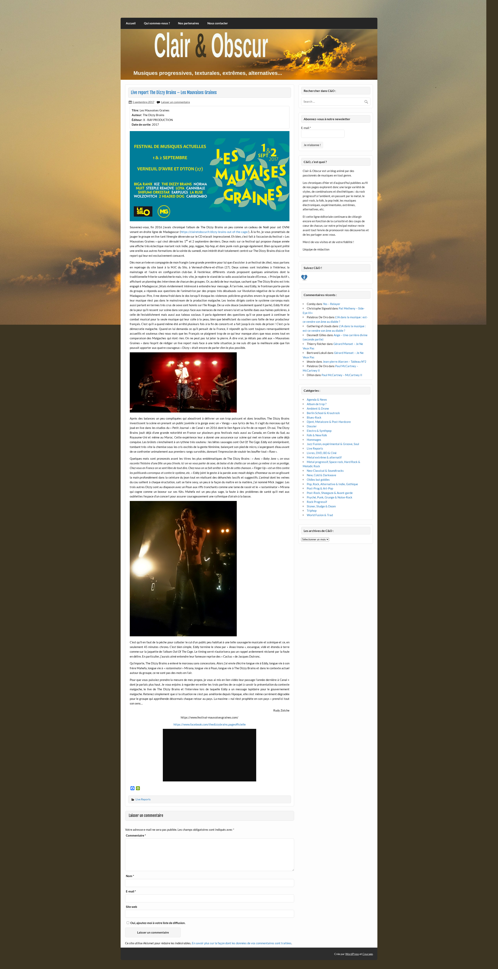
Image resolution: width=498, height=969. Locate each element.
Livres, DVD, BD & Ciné (322, 453)
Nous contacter (217, 23)
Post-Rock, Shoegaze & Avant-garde (330, 493)
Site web (131, 906)
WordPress (352, 954)
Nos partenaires (188, 23)
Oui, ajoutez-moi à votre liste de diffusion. (157, 923)
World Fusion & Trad (320, 515)
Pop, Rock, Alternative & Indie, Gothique (332, 484)
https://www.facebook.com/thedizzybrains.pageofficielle (210, 724)
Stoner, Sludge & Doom (321, 506)
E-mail (131, 891)
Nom (130, 876)
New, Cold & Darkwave (321, 475)
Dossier (312, 426)
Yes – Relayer (331, 304)
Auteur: (137, 115)
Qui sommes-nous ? (157, 23)
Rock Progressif (317, 501)
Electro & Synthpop (319, 430)
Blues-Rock (314, 417)
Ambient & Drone (318, 408)
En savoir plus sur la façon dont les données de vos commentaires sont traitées (241, 943)
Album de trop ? (316, 404)
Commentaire (136, 835)
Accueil (131, 23)
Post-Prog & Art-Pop (320, 488)
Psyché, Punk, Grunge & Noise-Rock (329, 497)
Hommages (314, 439)
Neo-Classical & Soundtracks (325, 470)
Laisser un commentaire (175, 102)
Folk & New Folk (317, 435)
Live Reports (143, 799)
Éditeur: (137, 120)
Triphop (312, 510)
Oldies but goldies (318, 479)
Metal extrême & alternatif (324, 457)
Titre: (135, 110)
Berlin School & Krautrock (323, 413)
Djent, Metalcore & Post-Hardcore (329, 421)
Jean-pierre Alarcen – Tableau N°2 (344, 361)
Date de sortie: (141, 124)
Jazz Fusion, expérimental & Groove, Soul (333, 444)
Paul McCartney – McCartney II (342, 375)
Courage (367, 954)
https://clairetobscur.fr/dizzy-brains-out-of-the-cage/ (214, 232)
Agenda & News (317, 399)
